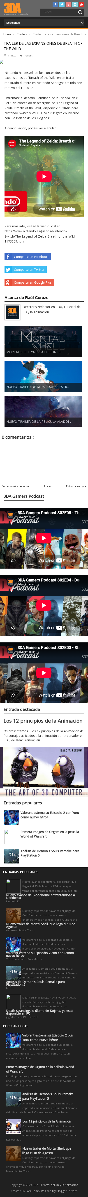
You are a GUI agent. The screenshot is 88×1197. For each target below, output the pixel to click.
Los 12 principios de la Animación (43, 720)
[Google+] (68, 4)
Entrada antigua (76, 486)
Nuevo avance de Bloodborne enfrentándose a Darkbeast (40, 896)
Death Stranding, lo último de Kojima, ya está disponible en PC (39, 1012)
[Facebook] (55, 4)
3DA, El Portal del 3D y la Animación (55, 1185)
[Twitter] (62, 4)
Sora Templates (36, 1191)
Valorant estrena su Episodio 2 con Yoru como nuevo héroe (40, 954)
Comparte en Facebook (31, 256)
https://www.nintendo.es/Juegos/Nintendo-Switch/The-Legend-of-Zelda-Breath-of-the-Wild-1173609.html (40, 236)
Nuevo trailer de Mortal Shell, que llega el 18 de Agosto (40, 925)
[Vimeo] (75, 4)
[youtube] (81, 4)
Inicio (47, 486)
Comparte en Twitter (29, 269)
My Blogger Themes (64, 1191)
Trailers (27, 55)
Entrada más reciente (15, 486)
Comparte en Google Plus (33, 282)
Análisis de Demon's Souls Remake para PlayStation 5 (35, 983)
